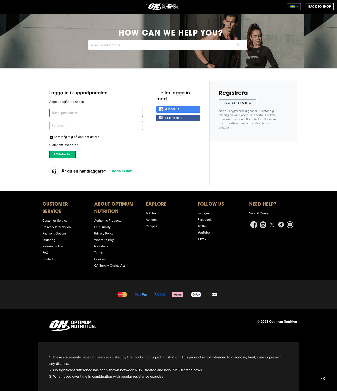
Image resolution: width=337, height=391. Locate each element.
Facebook (174, 118)
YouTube (204, 232)
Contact (47, 259)
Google (172, 109)
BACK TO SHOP (319, 6)
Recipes (151, 226)
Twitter (202, 226)
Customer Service (55, 220)
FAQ (45, 252)
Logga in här (121, 171)
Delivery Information (56, 227)
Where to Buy (104, 239)
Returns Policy (52, 246)
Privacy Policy (103, 233)
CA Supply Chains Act (109, 265)
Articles (151, 213)
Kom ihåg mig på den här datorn (76, 136)
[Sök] (239, 45)
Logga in (62, 154)
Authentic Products (107, 220)
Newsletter (102, 246)
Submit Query (259, 213)
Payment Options (54, 233)
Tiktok (202, 239)
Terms (98, 252)
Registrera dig (237, 103)
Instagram (204, 213)
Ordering (48, 239)
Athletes (151, 219)
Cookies (100, 259)
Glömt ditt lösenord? (63, 144)
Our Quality (102, 227)
